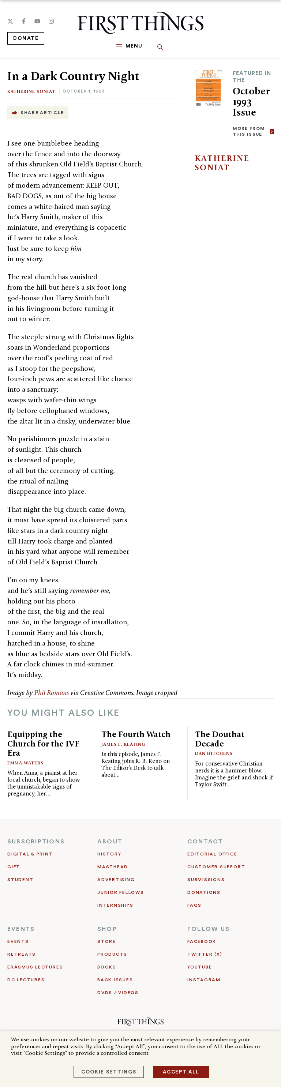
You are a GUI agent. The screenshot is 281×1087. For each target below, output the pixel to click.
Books (106, 967)
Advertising (116, 879)
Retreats (21, 954)
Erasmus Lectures (35, 967)
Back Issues (115, 980)
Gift (13, 867)
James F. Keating (123, 744)
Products (112, 954)
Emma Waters (25, 763)
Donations (204, 892)
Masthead (112, 867)
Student (20, 879)
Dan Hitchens (214, 753)
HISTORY (109, 854)
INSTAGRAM (204, 980)
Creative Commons (106, 692)
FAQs (194, 905)
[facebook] (23, 21)
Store (106, 941)
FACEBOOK (201, 941)
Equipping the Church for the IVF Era (43, 743)
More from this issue (249, 131)
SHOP (107, 929)
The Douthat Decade (219, 739)
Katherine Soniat (31, 91)
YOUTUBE (199, 967)
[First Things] (140, 23)
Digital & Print (30, 854)
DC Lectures (26, 980)
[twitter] (10, 21)
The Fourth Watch (136, 734)
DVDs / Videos (118, 992)
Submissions (206, 879)
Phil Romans (51, 692)
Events (18, 941)
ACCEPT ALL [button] (181, 1071)
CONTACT (205, 842)
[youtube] (37, 21)
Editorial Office (212, 854)
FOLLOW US (208, 929)
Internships (115, 905)
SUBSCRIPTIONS (36, 842)
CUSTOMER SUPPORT (216, 867)
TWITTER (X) (204, 954)
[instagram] (51, 21)
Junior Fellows (120, 892)
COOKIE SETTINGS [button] (108, 1071)
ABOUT (110, 842)
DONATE (25, 38)
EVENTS (21, 929)
